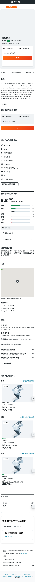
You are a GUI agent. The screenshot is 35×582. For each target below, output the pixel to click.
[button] (33, 2)
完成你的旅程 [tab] (7, 526)
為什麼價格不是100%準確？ (11, 566)
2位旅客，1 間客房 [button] (10, 53)
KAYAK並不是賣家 (8, 559)
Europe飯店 (19, 574)
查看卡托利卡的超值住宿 (27, 417)
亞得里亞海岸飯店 (18, 576)
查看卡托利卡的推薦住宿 (27, 453)
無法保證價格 (24, 554)
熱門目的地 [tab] (17, 526)
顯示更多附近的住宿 (28, 381)
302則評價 (17, 41)
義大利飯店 (27, 574)
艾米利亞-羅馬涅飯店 (7, 576)
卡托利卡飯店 (8, 537)
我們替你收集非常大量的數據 (12, 562)
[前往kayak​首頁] (11, 7)
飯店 (13, 574)
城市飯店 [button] (4, 476)
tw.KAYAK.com (6, 574)
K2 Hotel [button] (4, 440)
